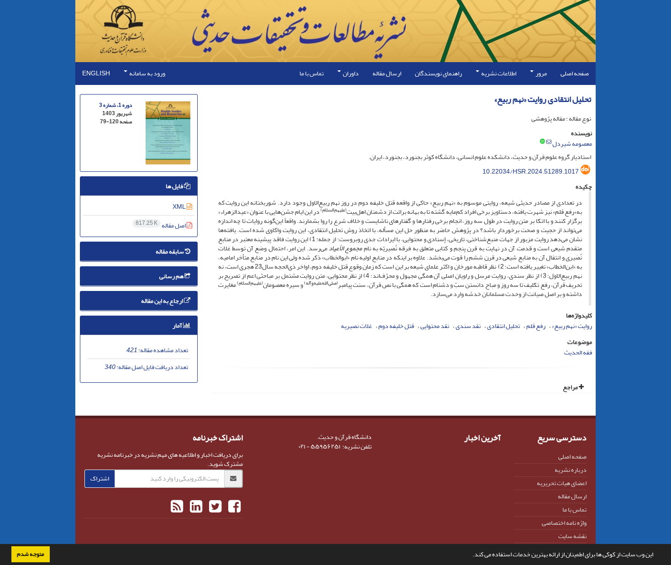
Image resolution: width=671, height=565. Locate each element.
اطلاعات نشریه (498, 73)
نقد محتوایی (434, 326)
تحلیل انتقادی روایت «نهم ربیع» (542, 99)
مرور (541, 73)
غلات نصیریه (356, 326)
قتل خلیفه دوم (396, 326)
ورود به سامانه (146, 73)
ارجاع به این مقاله (162, 301)
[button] (470, 555)
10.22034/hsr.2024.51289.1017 (530, 171)
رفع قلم (535, 326)
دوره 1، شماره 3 (115, 105)
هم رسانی (171, 276)
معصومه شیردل (572, 143)
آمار (178, 325)
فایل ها (175, 186)
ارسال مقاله (386, 73)
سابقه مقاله (170, 251)
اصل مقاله (161, 225)
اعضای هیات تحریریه (562, 483)
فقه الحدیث (578, 352)
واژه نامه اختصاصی (564, 523)
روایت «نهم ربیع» (572, 326)
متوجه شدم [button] (30, 554)
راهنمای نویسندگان (438, 73)
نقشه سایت (572, 536)
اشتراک (99, 478)
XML (180, 207)
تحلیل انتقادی (503, 326)
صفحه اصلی (575, 73)
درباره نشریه (571, 470)
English (96, 73)
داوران (350, 73)
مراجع (571, 387)
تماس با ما (311, 73)
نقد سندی (468, 326)
